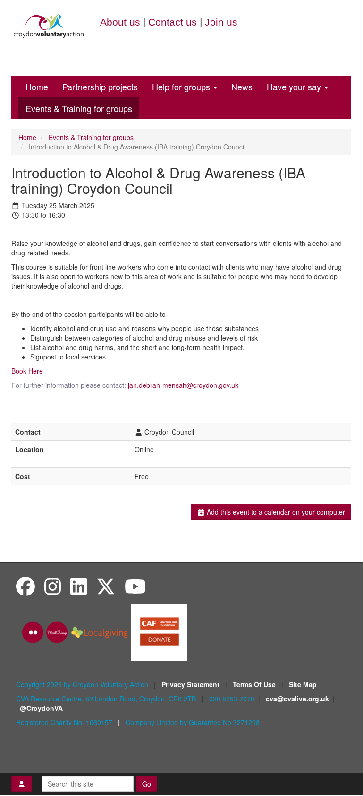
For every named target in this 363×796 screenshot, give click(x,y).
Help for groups (182, 86)
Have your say (295, 86)
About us (120, 22)
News (242, 86)
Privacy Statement (191, 684)
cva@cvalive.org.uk (297, 698)
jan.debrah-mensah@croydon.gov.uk (183, 385)
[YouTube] (135, 585)
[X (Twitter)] (105, 585)
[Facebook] (25, 585)
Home (36, 86)
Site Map (303, 684)
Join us (221, 22)
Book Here (28, 371)
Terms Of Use (255, 684)
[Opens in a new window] (159, 631)
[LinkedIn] (78, 585)
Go (146, 783)
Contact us (172, 22)
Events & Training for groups (78, 108)
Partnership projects (100, 86)
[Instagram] (52, 585)
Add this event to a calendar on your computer (275, 511)
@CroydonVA (41, 708)
